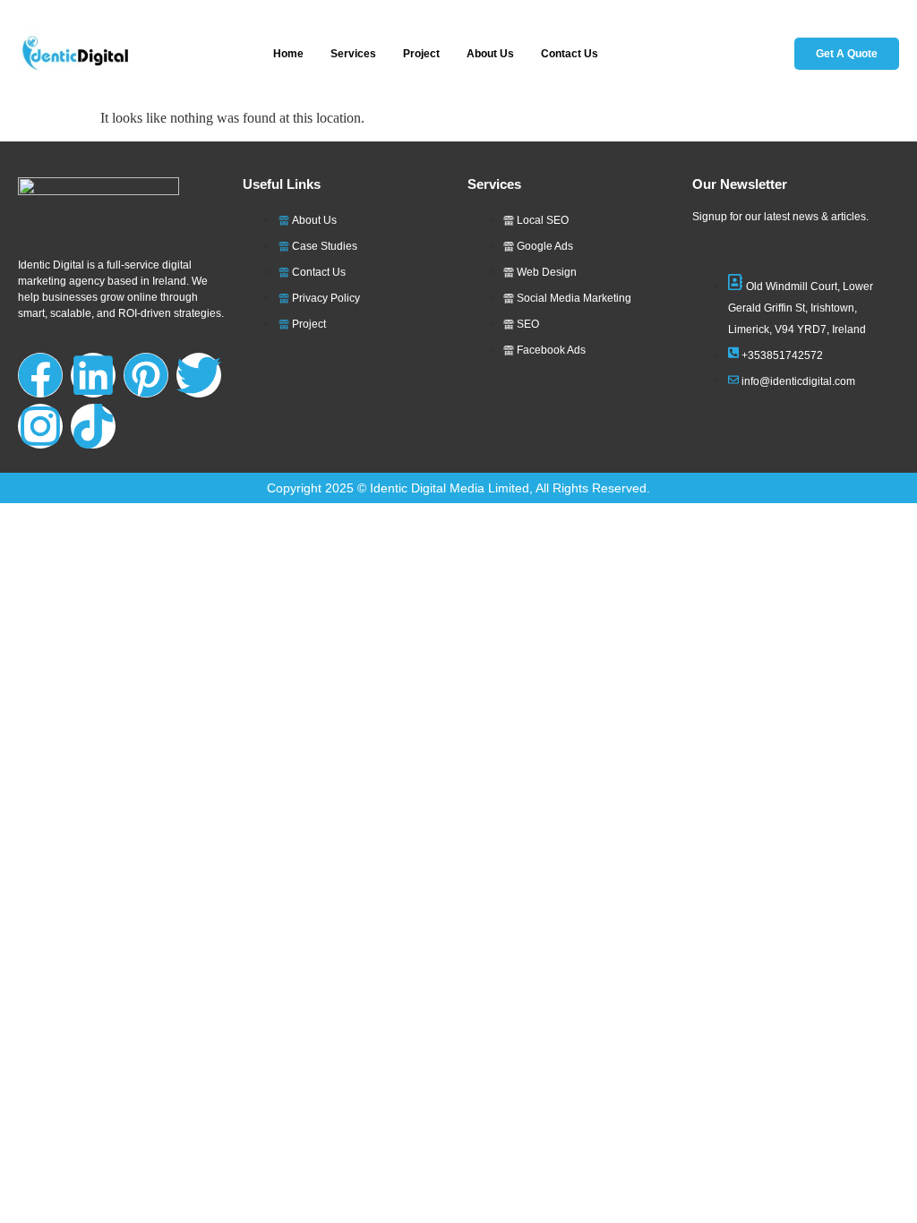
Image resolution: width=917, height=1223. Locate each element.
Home (288, 53)
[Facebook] (40, 375)
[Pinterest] (146, 375)
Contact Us (569, 53)
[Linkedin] (93, 375)
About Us (490, 53)
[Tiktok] (93, 426)
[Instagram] (40, 426)
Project (421, 53)
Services (353, 53)
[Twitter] (198, 375)
